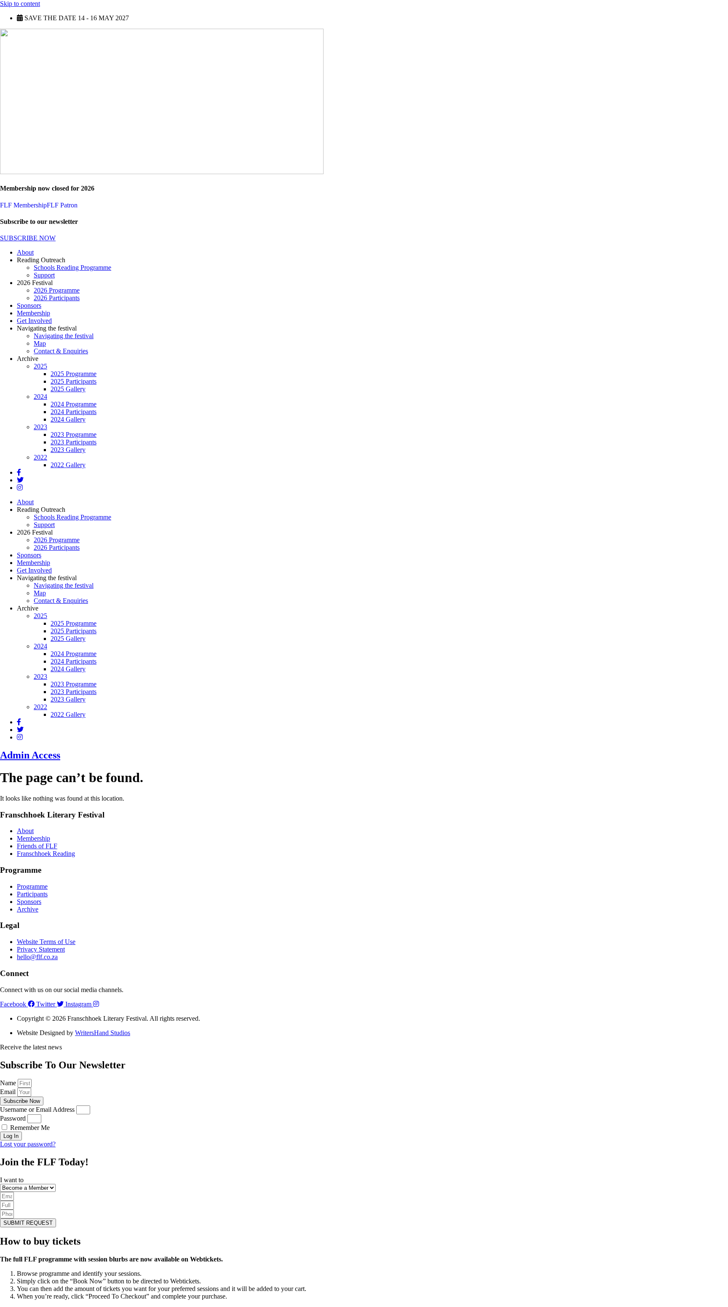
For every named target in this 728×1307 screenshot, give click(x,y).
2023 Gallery (68, 449)
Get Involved (34, 320)
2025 (40, 366)
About (25, 252)
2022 (40, 457)
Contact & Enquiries (61, 351)
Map (40, 343)
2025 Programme (73, 373)
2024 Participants (73, 411)
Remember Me (29, 1127)
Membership (33, 313)
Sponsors (29, 305)
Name (9, 1082)
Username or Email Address (37, 1109)
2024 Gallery (68, 419)
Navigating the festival (64, 335)
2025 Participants (73, 381)
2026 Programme (57, 290)
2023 (40, 426)
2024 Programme (73, 404)
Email (8, 1091)
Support (44, 275)
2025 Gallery (68, 389)
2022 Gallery (68, 464)
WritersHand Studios (102, 1032)
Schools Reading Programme (72, 267)
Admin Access (30, 755)
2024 (40, 396)
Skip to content (20, 3)
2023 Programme (73, 434)
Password (13, 1118)
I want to (12, 1179)
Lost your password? (28, 1144)
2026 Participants (57, 297)
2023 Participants (73, 442)
